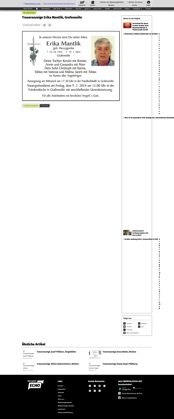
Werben (111, 5)
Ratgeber (136, 8)
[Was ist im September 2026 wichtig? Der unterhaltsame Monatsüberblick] (136, 172)
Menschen (98, 8)
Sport (87, 8)
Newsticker (45, 8)
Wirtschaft (117, 8)
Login (148, 5)
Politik (107, 8)
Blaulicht (68, 8)
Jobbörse (82, 5)
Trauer (148, 8)
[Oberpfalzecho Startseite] (31, 3)
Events (92, 5)
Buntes (78, 8)
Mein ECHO (27, 8)
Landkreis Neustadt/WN (31, 106)
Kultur (127, 8)
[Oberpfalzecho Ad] (58, 4)
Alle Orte (56, 8)
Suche (134, 5)
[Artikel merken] (49, 25)
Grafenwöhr (44, 106)
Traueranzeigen (29, 13)
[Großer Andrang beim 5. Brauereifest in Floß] (136, 274)
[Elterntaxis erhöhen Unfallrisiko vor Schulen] (136, 74)
